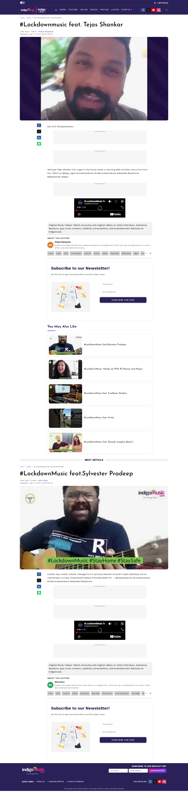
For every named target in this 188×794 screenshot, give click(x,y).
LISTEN (115, 9)
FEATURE (73, 9)
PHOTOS (104, 9)
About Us (41, 781)
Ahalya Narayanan (46, 31)
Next (150, 253)
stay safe (95, 693)
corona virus (107, 693)
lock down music (122, 693)
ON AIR (83, 9)
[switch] (22, 2)
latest (50, 253)
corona (96, 253)
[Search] (167, 10)
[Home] (56, 10)
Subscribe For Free (123, 300)
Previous (146, 253)
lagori (136, 253)
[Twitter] (148, 10)
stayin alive (126, 253)
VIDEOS (94, 9)
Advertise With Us (56, 781)
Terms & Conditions (76, 781)
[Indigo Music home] (33, 10)
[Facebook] (143, 10)
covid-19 (87, 253)
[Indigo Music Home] (33, 771)
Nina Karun (43, 480)
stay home (114, 253)
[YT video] (153, 10)
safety (104, 253)
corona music (76, 253)
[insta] (159, 10)
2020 (66, 253)
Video (58, 253)
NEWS (63, 9)
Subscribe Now (157, 770)
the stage (135, 693)
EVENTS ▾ (126, 9)
